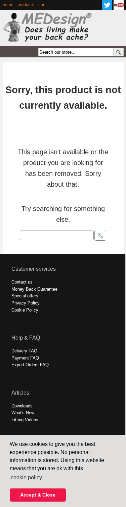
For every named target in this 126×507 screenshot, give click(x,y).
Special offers (24, 295)
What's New (22, 412)
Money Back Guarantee (34, 289)
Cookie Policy (24, 310)
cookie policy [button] (26, 477)
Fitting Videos (24, 419)
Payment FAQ (25, 358)
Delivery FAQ (24, 350)
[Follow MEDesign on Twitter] (107, 8)
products (25, 4)
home (8, 4)
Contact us (22, 282)
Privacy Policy (25, 302)
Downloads (22, 405)
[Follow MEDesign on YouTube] (119, 8)
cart (42, 4)
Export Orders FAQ (30, 364)
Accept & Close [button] (37, 495)
